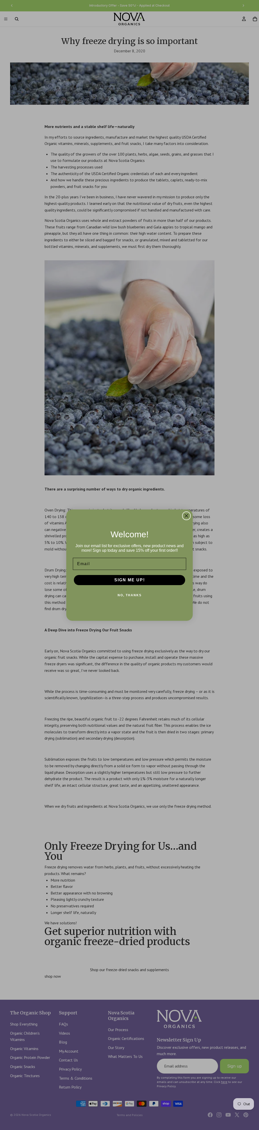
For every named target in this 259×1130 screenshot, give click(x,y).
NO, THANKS (130, 595)
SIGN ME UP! (129, 580)
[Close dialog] (186, 516)
